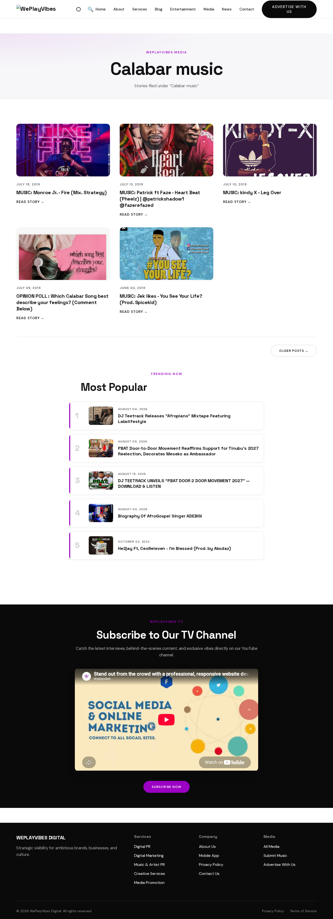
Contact (246, 9)
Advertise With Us (289, 9)
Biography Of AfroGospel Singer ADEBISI (160, 516)
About (118, 9)
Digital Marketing (149, 855)
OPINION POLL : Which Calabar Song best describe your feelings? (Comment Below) (62, 302)
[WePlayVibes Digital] (45, 9)
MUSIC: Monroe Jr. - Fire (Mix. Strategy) (61, 192)
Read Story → (30, 202)
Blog (158, 9)
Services (139, 9)
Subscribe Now (166, 787)
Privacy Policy (211, 864)
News (227, 9)
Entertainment (183, 9)
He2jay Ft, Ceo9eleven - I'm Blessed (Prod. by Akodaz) (174, 548)
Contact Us (209, 873)
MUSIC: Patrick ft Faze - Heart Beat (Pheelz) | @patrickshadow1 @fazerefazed (160, 198)
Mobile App (209, 855)
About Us (207, 846)
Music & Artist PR (149, 864)
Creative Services (149, 873)
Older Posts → (293, 351)
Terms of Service (303, 911)
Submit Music (275, 855)
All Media (271, 846)
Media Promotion (149, 882)
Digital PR (142, 846)
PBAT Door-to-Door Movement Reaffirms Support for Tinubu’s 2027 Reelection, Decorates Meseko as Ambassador (188, 451)
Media (209, 9)
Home (101, 9)
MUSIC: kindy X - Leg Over (252, 192)
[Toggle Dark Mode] (78, 9)
